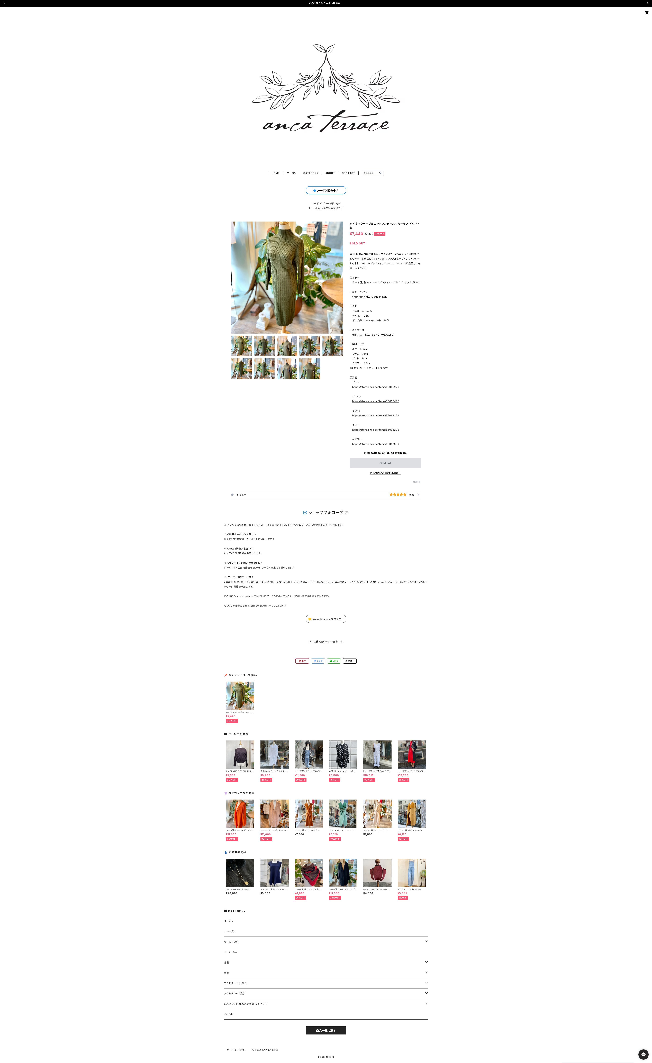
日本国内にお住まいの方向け (385, 473)
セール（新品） (231, 952)
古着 (226, 962)
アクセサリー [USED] (236, 983)
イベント (228, 1014)
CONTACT (348, 173)
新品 (226, 972)
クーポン (291, 173)
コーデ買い (230, 931)
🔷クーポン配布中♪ (326, 190)
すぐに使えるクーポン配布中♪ (326, 641)
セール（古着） (231, 941)
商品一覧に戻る (326, 1030)
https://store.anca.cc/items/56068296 (375, 429)
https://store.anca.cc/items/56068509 (375, 444)
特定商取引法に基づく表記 (265, 1050)
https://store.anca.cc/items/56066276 (375, 387)
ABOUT (330, 173)
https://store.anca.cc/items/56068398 (375, 415)
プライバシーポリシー (237, 1050)
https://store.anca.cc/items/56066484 (375, 401)
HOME (276, 173)
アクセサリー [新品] (235, 993)
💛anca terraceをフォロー (326, 619)
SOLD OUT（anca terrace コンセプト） (246, 1003)
